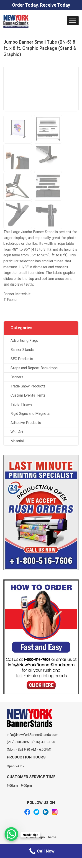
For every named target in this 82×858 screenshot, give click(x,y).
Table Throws (21, 404)
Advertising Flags (24, 340)
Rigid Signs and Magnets (30, 413)
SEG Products (21, 359)
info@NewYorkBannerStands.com (32, 734)
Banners (16, 377)
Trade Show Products (28, 386)
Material (17, 441)
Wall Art (16, 432)
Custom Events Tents (28, 395)
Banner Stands (22, 349)
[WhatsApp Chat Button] (11, 834)
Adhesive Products (25, 423)
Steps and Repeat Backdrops (34, 368)
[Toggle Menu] (72, 20)
